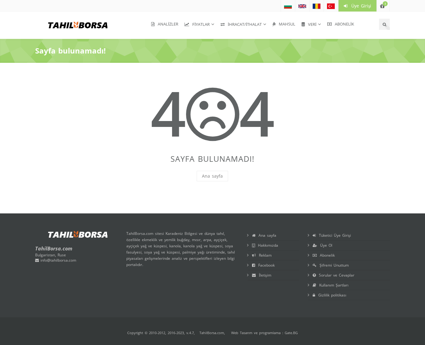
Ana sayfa (212, 176)
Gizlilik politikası (330, 295)
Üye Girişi (359, 6)
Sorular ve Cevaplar (335, 275)
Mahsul (285, 24)
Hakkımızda (266, 245)
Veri (310, 24)
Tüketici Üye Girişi (333, 235)
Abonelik (343, 24)
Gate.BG (291, 332)
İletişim (263, 275)
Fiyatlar (199, 24)
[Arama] (384, 24)
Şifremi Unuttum (332, 265)
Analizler (166, 24)
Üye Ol (324, 245)
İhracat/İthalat (243, 24)
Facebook (265, 265)
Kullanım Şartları (332, 285)
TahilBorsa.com (211, 332)
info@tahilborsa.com (57, 260)
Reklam (264, 255)
